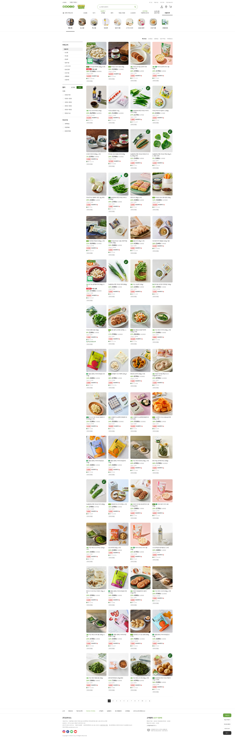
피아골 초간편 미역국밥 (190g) (163, 284)
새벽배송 (67, 124)
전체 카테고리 (69, 13)
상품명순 (156, 39)
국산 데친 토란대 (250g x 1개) (141, 461)
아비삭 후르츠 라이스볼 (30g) (138, 548)
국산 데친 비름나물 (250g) (96, 678)
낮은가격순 (163, 39)
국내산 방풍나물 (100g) (92, 330)
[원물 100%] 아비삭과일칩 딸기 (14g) (117, 635)
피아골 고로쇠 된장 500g (117, 67)
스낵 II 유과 (67, 66)
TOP (227, 733)
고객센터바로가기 (151, 725)
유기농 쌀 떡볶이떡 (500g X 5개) (95, 285)
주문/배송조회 (169, 2)
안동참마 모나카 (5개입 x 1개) (119, 504)
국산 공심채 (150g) (138, 284)
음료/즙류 (67, 69)
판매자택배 (68, 131)
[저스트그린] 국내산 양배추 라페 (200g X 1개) (95, 418)
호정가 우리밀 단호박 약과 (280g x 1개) (138, 67)
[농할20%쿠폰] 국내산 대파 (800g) (117, 284)
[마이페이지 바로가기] (162, 7)
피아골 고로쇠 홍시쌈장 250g (162, 197)
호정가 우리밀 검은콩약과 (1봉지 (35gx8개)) (139, 505)
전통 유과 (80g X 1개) (136, 197)
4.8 (156, 120)
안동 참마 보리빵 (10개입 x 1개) (117, 331)
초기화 (73, 87)
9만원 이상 (67, 113)
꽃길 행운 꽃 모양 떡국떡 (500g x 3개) (138, 331)
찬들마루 (66, 49)
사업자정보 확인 (104, 725)
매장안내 (70, 711)
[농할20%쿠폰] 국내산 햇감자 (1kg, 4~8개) (161, 679)
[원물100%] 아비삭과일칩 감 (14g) (160, 635)
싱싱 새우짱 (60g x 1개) (114, 547)
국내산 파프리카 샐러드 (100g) (160, 110)
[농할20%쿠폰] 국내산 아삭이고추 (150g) (139, 111)
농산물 (66, 52)
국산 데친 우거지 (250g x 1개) (163, 330)
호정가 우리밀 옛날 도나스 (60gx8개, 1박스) (160, 374)
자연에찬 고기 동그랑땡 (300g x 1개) (139, 635)
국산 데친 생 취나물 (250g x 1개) (95, 635)
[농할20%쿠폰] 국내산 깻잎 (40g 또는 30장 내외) (161, 155)
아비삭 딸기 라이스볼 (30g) (160, 505)
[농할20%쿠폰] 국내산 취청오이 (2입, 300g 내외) (139, 155)
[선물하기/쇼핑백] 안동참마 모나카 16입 (117, 418)
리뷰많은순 (170, 39)
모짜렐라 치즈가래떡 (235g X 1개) (117, 374)
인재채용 (127, 711)
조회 (79, 87)
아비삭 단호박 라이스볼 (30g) (160, 67)
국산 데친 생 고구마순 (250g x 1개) (95, 548)
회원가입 (156, 2)
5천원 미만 (67, 95)
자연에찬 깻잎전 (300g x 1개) (97, 241)
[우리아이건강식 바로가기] (81, 6)
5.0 (91, 78)
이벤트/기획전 (73, 2)
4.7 (112, 602)
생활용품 (67, 76)
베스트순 (144, 39)
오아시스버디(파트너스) (139, 711)
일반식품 (67, 63)
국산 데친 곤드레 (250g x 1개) (141, 678)
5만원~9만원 (68, 110)
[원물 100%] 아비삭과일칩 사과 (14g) (95, 374)
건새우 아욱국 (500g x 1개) (93, 154)
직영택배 (67, 127)
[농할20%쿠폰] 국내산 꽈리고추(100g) (117, 198)
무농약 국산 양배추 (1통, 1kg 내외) (95, 197)
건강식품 (67, 73)
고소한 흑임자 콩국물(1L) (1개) (160, 547)
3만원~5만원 (68, 106)
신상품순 (150, 39)
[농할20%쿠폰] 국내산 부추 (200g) (95, 504)
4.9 (113, 76)
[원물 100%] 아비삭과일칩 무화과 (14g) (117, 592)
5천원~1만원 (68, 98)
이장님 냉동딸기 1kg (113, 110)
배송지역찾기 (227, 719)
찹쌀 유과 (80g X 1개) (138, 241)
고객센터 (64, 2)
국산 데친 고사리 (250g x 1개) (163, 591)
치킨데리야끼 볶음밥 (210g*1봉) (161, 241)
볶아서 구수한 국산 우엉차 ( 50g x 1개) (95, 592)
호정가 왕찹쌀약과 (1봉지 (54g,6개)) (138, 592)
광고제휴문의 (118, 711)
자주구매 (162, 2)
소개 (63, 711)
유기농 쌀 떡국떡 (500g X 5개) (97, 67)
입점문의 (109, 711)
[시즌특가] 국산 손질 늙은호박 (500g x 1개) (161, 418)
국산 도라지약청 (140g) (95, 110)
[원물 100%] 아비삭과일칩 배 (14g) (117, 461)
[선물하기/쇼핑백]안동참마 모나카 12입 (139, 418)
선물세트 (67, 80)
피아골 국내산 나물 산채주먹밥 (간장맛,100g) (117, 242)
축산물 (66, 56)
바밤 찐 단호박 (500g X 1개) (137, 374)
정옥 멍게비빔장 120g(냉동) (115, 678)
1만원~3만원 (68, 102)
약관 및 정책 (79, 711)
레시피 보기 (227, 728)
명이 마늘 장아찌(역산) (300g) (160, 461)
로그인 (150, 2)
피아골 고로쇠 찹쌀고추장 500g (116, 154)
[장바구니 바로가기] (171, 7)
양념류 (66, 59)
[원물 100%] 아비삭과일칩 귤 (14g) (95, 461)
